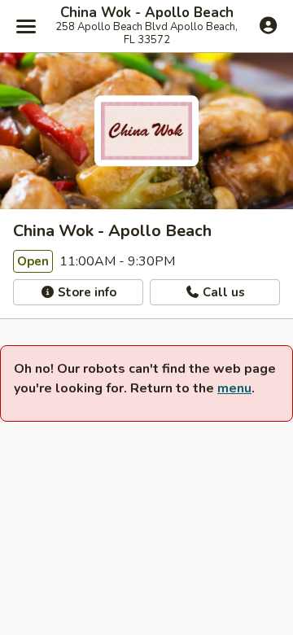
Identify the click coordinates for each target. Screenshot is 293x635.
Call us (222, 292)
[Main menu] (26, 26)
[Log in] (268, 25)
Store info (85, 292)
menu (234, 388)
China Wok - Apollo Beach (147, 13)
